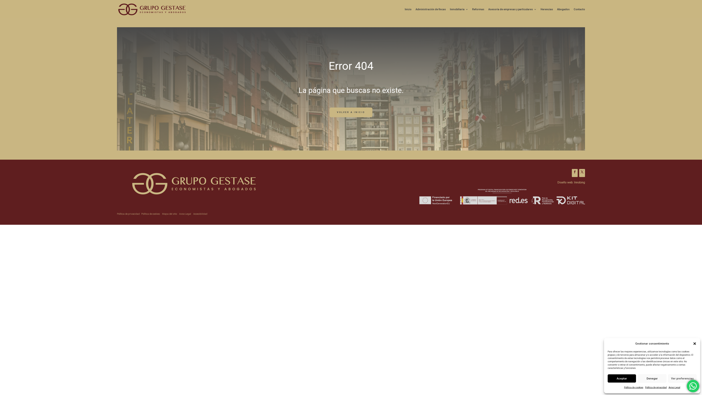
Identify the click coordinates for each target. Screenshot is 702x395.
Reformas (478, 9)
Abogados (563, 9)
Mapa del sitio (169, 213)
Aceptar (622, 378)
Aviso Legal (674, 387)
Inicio (408, 9)
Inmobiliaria (457, 9)
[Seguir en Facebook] (575, 173)
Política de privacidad (656, 387)
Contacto (579, 9)
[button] (695, 343)
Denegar (652, 378)
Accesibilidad (200, 213)
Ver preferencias (682, 378)
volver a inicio (351, 112)
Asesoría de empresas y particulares (510, 9)
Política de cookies (633, 387)
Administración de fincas (431, 9)
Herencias (547, 9)
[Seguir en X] (582, 173)
